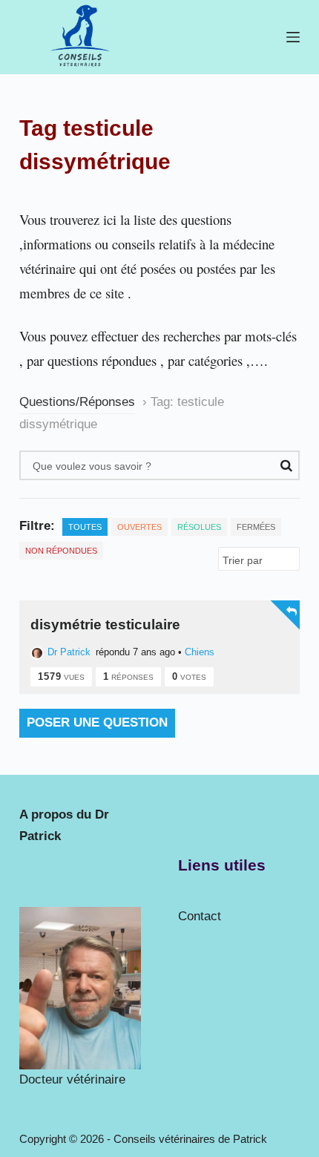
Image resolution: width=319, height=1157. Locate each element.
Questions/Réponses (77, 402)
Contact (199, 916)
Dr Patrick (69, 652)
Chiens (199, 652)
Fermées (256, 526)
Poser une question (97, 722)
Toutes (85, 526)
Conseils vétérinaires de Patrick (190, 1139)
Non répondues (61, 550)
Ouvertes (139, 526)
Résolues (199, 526)
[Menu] (293, 37)
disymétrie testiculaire (105, 624)
